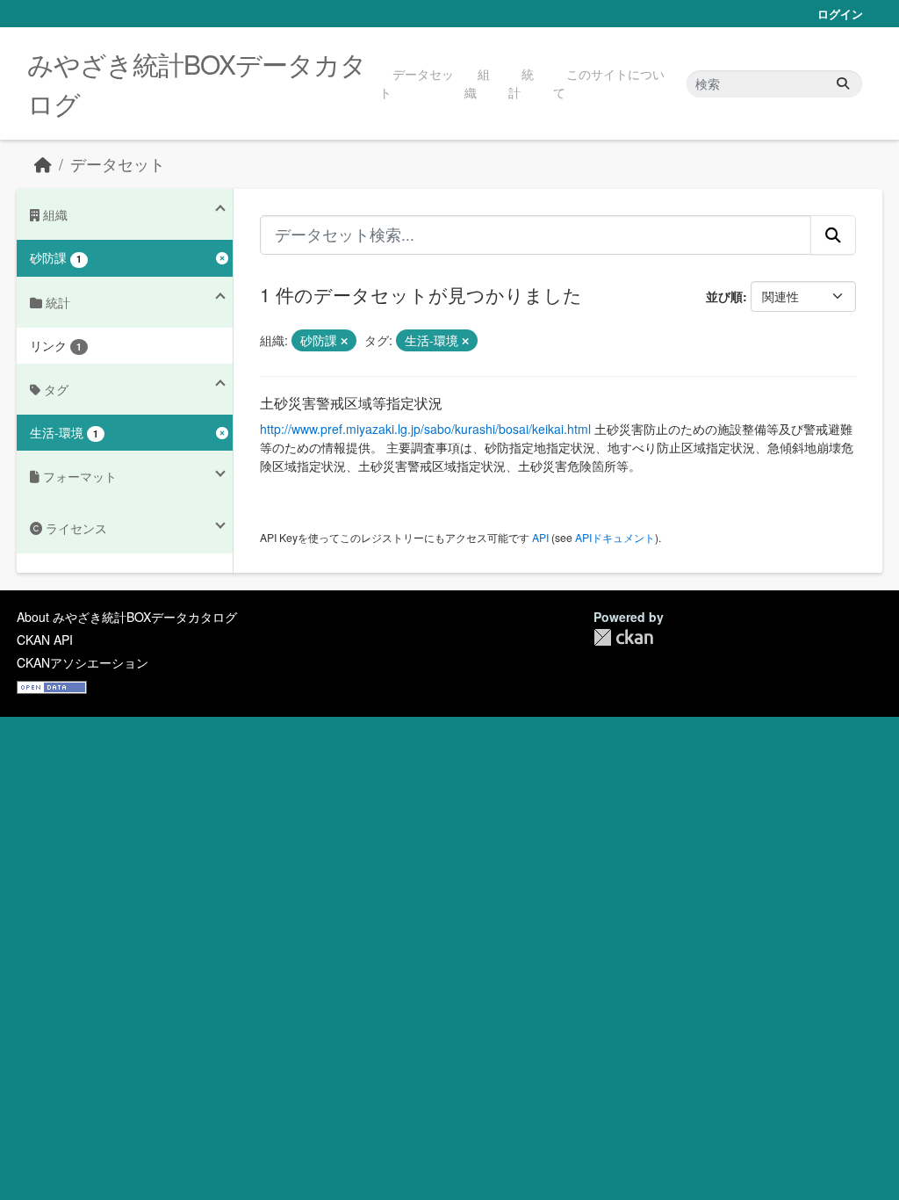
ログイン (840, 13)
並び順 (724, 296)
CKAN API (45, 639)
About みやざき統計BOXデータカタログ (127, 616)
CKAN (623, 637)
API (540, 537)
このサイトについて (609, 83)
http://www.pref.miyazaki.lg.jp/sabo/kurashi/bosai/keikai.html (425, 428)
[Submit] (842, 84)
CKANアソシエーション (82, 662)
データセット (416, 83)
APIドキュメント (615, 537)
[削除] (344, 341)
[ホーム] (43, 164)
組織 (477, 83)
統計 (521, 83)
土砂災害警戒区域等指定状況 (351, 403)
